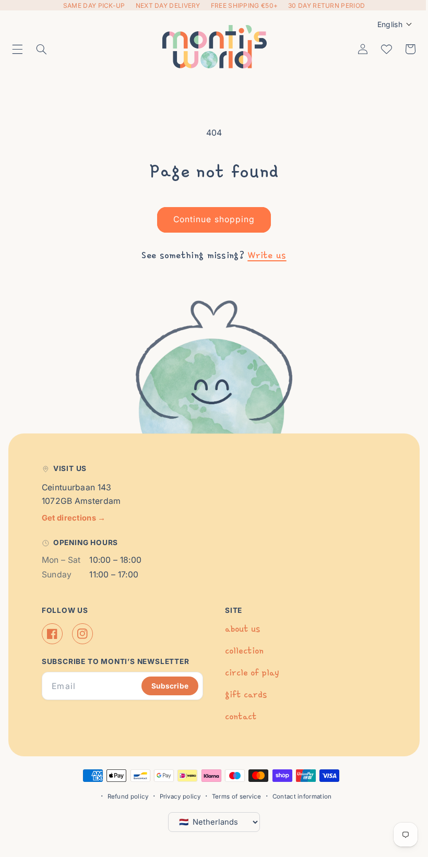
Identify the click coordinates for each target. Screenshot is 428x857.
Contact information (298, 796)
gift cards (242, 694)
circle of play (248, 672)
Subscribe (166, 686)
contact (237, 716)
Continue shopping (210, 219)
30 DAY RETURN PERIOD (326, 5)
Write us (263, 255)
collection (240, 650)
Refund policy (124, 796)
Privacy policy (176, 796)
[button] (18, 49)
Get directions (74, 518)
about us (238, 628)
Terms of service (232, 796)
